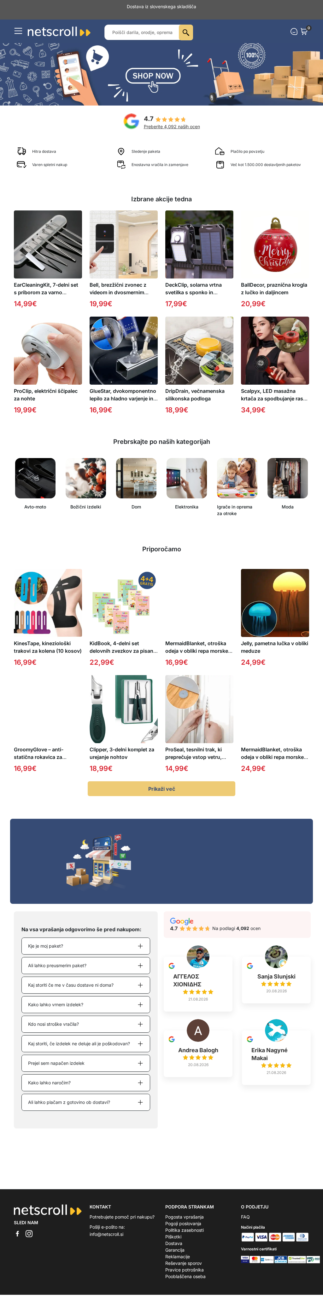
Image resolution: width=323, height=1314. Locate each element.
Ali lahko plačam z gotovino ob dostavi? (69, 1102)
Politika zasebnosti (184, 1230)
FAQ (245, 1216)
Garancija (175, 1250)
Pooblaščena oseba (185, 1276)
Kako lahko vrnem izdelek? (55, 1004)
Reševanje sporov (183, 1263)
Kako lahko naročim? (49, 1082)
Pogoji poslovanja (183, 1223)
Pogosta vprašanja (184, 1216)
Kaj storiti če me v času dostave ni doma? (71, 985)
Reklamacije (177, 1256)
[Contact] (294, 31)
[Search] (186, 32)
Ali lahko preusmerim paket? (57, 965)
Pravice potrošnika (184, 1269)
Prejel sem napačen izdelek (56, 1063)
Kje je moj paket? (45, 946)
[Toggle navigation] (18, 30)
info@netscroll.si (106, 1234)
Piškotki (173, 1236)
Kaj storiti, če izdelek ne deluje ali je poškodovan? (79, 1043)
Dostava (173, 1243)
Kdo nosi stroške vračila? (53, 1024)
